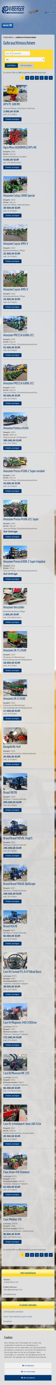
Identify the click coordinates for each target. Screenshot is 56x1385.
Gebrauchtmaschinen (26, 37)
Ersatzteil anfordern (28, 1305)
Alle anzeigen (26, 65)
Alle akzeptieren (19, 1378)
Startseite (8, 37)
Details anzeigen (12, 119)
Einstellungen (19, 1366)
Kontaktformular (9, 1294)
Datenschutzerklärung (38, 1357)
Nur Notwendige (19, 1372)
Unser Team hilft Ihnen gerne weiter (17, 1317)
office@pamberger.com (12, 1290)
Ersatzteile (7, 1321)
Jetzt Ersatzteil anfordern (13, 1312)
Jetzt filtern (11, 65)
